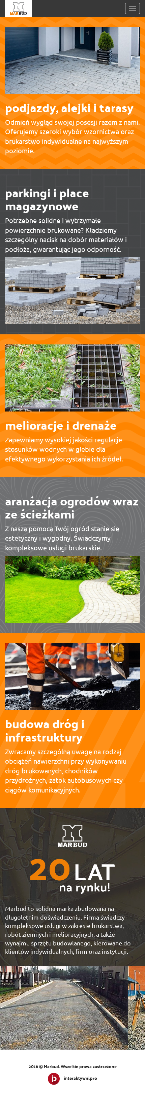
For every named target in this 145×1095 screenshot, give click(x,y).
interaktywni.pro (80, 1078)
